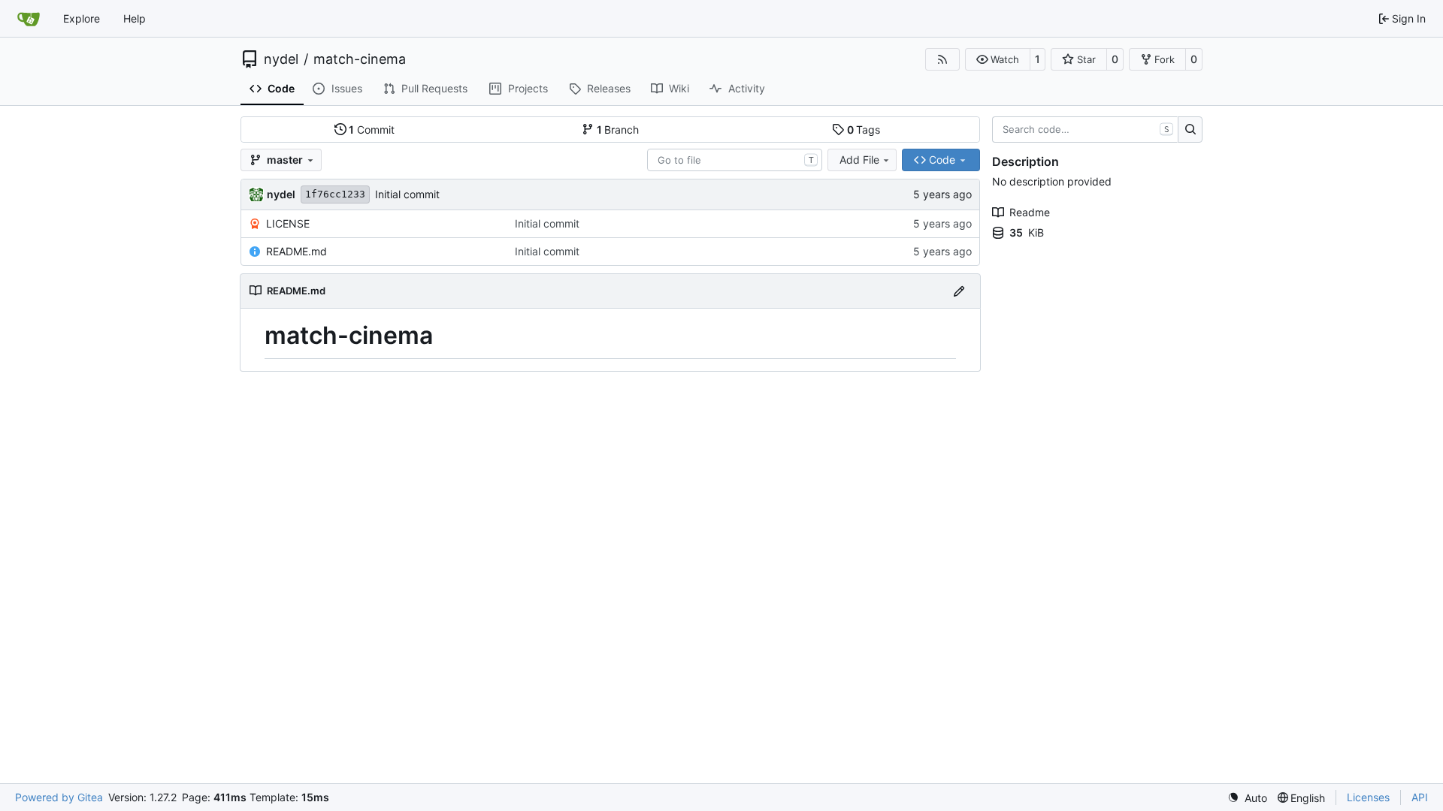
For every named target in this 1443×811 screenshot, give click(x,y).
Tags (864, 129)
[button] (997, 59)
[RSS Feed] (942, 59)
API (1419, 797)
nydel (281, 59)
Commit (372, 129)
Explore (81, 18)
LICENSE (288, 223)
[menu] (1247, 797)
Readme (1029, 212)
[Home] (29, 18)
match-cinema (359, 59)
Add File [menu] (859, 159)
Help (134, 18)
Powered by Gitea (59, 797)
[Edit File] (959, 291)
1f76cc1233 (335, 194)
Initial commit (407, 194)
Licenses (1368, 797)
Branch (618, 129)
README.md (296, 251)
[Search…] (1190, 129)
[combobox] (734, 160)
